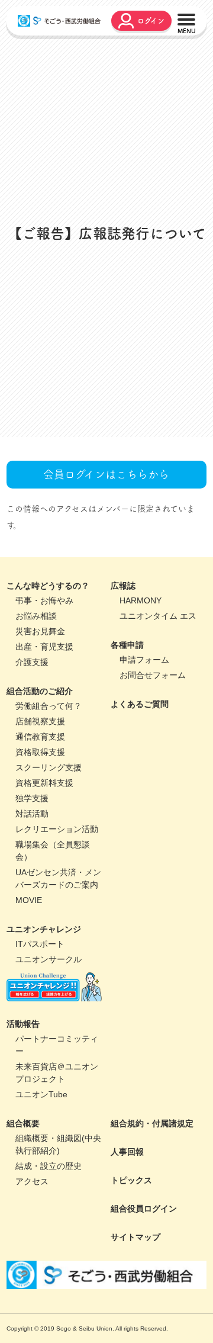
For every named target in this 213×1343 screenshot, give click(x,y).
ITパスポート (39, 1008)
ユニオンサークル (48, 1023)
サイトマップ (135, 1301)
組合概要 (23, 1187)
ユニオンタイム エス (158, 680)
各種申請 (127, 709)
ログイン (150, 20)
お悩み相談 (36, 680)
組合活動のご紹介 (40, 755)
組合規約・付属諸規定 (152, 1187)
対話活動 (32, 877)
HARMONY (141, 664)
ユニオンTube (41, 1158)
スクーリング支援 (48, 831)
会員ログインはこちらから (106, 538)
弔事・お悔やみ (44, 664)
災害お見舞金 (40, 695)
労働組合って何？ (48, 770)
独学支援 (32, 862)
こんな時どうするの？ (48, 649)
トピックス (131, 1244)
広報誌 (123, 649)
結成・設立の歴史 (48, 1230)
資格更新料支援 (44, 847)
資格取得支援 (40, 816)
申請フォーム (144, 723)
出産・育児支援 (44, 710)
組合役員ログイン (144, 1272)
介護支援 (32, 726)
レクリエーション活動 (56, 893)
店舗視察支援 (40, 785)
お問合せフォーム (153, 739)
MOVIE (28, 964)
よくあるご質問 (140, 768)
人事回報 (127, 1215)
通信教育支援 (40, 800)
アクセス (32, 1245)
